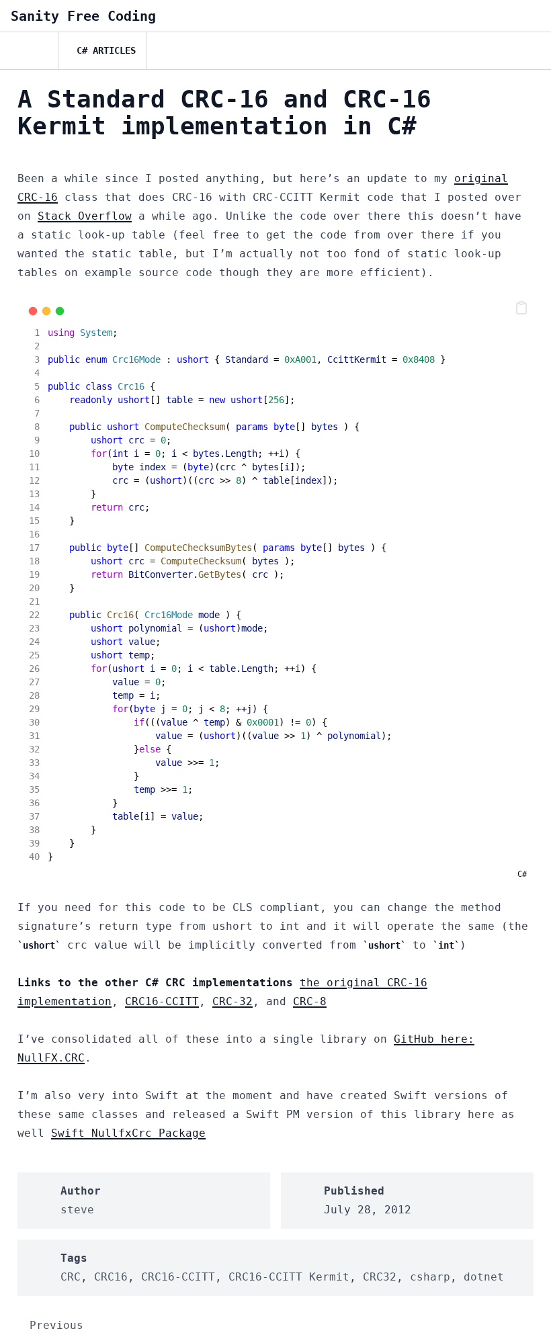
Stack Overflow (85, 216)
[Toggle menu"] (529, 16)
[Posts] (29, 51)
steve (77, 1209)
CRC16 (111, 1276)
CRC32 (379, 1276)
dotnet (484, 1276)
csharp (430, 1276)
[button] (521, 308)
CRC (70, 1276)
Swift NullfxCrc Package (128, 1133)
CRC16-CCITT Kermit (288, 1276)
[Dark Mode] (529, 51)
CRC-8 (310, 1001)
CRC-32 (232, 1001)
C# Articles (106, 50)
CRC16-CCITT (162, 1001)
